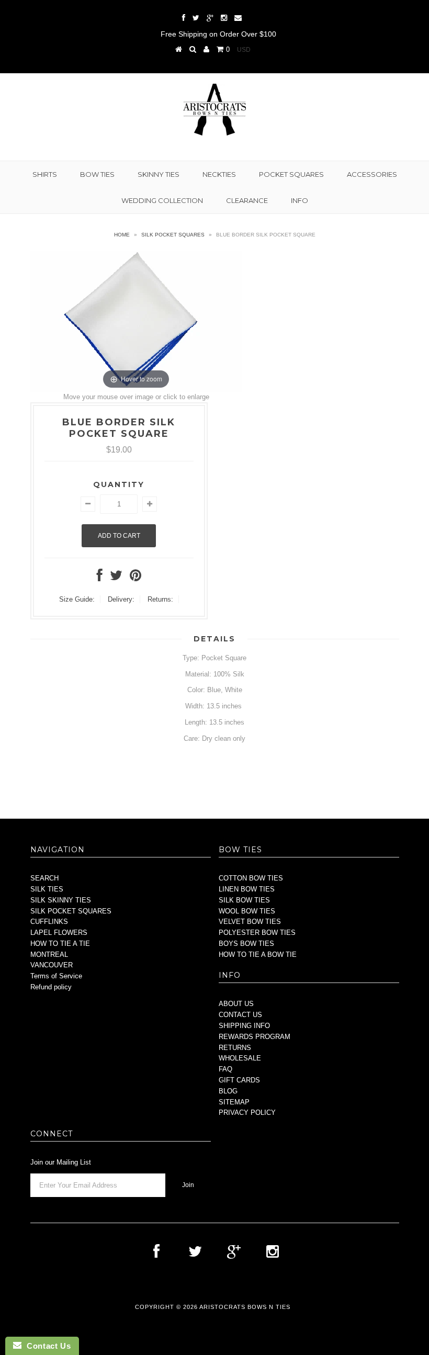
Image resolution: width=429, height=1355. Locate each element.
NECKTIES (219, 174)
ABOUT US (236, 1004)
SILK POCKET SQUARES (70, 911)
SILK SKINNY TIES (60, 900)
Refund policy (51, 987)
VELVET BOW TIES (250, 921)
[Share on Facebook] (100, 578)
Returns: (160, 599)
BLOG (228, 1091)
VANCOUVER (51, 965)
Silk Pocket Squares (173, 235)
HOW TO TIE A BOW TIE (258, 954)
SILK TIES (46, 889)
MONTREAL (49, 954)
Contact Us (46, 1345)
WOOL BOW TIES (247, 911)
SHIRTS (44, 174)
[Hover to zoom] (136, 320)
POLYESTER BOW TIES (257, 932)
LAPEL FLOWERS (58, 932)
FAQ (225, 1069)
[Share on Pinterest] (135, 578)
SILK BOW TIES (244, 900)
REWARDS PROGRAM (254, 1037)
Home (122, 235)
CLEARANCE (247, 200)
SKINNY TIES (158, 174)
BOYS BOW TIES (246, 943)
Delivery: (121, 599)
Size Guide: (77, 599)
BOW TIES (97, 174)
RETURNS (235, 1048)
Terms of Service (56, 976)
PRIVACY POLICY (247, 1112)
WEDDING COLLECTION (162, 200)
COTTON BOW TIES (251, 878)
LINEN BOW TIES (247, 889)
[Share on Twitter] (116, 578)
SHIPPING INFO (244, 1026)
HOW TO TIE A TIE (60, 943)
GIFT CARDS (239, 1080)
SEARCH (44, 878)
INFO (299, 200)
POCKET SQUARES (291, 174)
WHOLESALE (240, 1058)
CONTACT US (240, 1015)
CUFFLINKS (49, 921)
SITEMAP (234, 1102)
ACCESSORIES (372, 174)
